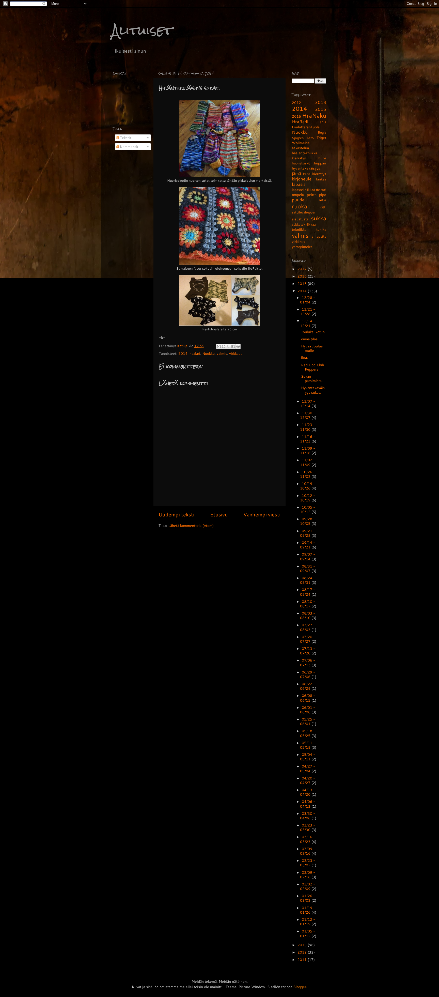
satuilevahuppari (304, 212)
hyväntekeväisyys (306, 168)
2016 (296, 116)
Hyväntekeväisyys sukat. (313, 390)
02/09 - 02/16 (307, 875)
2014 (182, 353)
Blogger (299, 986)
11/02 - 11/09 (307, 462)
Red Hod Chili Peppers (312, 367)
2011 (302, 959)
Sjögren (298, 137)
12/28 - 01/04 (307, 300)
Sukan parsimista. (312, 378)
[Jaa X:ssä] (228, 346)
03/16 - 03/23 (307, 839)
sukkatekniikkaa (304, 224)
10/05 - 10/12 (307, 509)
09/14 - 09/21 (307, 545)
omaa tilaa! (310, 339)
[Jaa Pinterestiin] (238, 346)
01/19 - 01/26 (307, 910)
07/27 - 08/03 (307, 627)
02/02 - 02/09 (307, 886)
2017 (302, 268)
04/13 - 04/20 (307, 792)
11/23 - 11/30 (307, 427)
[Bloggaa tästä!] (223, 346)
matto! (321, 189)
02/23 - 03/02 (307, 863)
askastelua (300, 147)
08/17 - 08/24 (307, 592)
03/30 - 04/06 (307, 816)
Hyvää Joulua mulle (312, 348)
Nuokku (208, 353)
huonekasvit (301, 163)
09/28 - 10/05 (307, 521)
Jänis (322, 122)
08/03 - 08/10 (307, 615)
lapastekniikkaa (303, 189)
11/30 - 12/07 (307, 415)
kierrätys (319, 173)
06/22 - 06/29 (307, 686)
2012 (296, 102)
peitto (312, 194)
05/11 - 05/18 (307, 745)
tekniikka (299, 229)
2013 (320, 102)
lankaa (321, 179)
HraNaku (314, 115)
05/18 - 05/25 (307, 733)
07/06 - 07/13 (307, 662)
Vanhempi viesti (261, 514)
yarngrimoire (302, 246)
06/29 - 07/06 (307, 674)
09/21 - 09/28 (307, 533)
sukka (318, 218)
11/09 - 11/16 (307, 450)
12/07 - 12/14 (307, 403)
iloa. (304, 357)
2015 (320, 109)
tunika (321, 229)
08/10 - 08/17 (307, 604)
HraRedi (300, 121)
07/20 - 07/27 (307, 639)
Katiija (183, 345)
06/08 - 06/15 (307, 698)
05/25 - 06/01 (307, 721)
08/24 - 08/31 (307, 580)
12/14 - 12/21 (307, 323)
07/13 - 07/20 (307, 651)
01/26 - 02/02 (307, 898)
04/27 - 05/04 (307, 768)
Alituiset (142, 30)
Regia (322, 132)
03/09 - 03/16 (307, 851)
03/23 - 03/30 (307, 827)
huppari (320, 163)
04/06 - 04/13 (307, 804)
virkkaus (235, 353)
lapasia (299, 184)
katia (306, 174)
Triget (321, 137)
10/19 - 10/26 (307, 486)
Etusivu (219, 514)
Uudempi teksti (176, 514)
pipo (322, 194)
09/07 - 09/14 (307, 556)
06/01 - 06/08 (307, 710)
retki (322, 200)
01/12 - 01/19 (307, 922)
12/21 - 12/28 (307, 311)
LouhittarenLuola (306, 127)
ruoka (299, 206)
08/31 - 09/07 (307, 568)
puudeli (299, 199)
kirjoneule (301, 179)
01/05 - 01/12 (307, 933)
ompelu (298, 194)
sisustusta (300, 219)
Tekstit (125, 137)
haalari (195, 353)
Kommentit (128, 146)
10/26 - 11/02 (307, 474)
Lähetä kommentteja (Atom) (191, 525)
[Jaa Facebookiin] (233, 346)
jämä (296, 173)
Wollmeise (301, 142)
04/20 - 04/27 (307, 780)
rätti (323, 207)
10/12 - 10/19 (307, 498)
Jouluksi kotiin (313, 331)
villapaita (319, 236)
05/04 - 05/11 (307, 757)
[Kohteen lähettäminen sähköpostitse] (218, 346)
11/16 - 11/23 (307, 439)
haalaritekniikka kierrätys (304, 155)
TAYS (310, 138)
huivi (322, 158)
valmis (222, 353)
